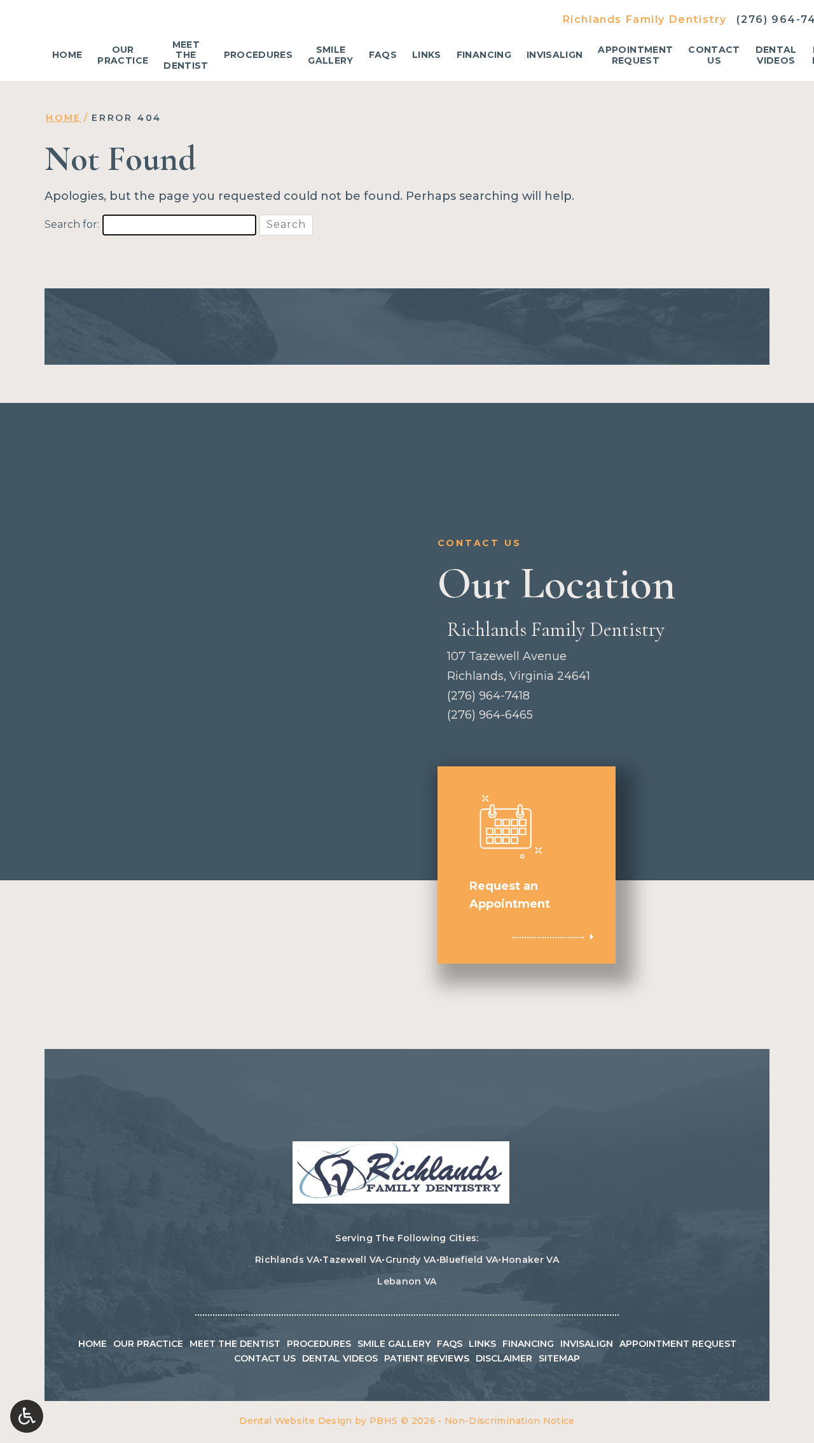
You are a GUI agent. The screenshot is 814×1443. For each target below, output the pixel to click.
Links (426, 55)
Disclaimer (504, 1358)
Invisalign (555, 55)
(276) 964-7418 (488, 696)
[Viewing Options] (27, 1416)
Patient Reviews (426, 1358)
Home (67, 55)
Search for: (72, 224)
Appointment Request (677, 1343)
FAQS (383, 55)
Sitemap (559, 1358)
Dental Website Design (295, 1420)
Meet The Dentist (235, 1343)
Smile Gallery (394, 1343)
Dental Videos (340, 1358)
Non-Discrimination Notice (510, 1420)
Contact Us (265, 1358)
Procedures (258, 55)
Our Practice (148, 1343)
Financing (484, 55)
